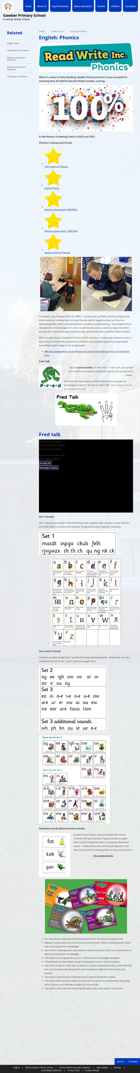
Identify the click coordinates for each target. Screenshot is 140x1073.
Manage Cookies (49, 467)
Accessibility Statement (51, 1070)
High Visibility (102, 1067)
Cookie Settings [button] (92, 1070)
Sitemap (117, 1067)
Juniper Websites (82, 1067)
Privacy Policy (74, 1070)
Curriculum (57, 31)
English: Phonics (78, 31)
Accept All (45, 463)
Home (41, 31)
